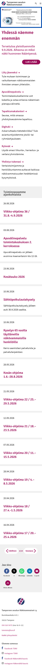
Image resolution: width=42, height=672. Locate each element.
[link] (16, 3)
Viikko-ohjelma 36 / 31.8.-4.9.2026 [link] (16, 213)
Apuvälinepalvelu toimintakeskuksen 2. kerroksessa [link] (17, 242)
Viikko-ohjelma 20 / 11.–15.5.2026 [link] (19, 455)
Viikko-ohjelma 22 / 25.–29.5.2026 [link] (19, 401)
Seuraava (29, 551)
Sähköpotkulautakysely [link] (19, 299)
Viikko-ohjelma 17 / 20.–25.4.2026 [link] (19, 535)
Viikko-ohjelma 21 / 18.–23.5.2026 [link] (19, 428)
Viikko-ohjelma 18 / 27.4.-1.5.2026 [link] (16, 508)
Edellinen (12, 551)
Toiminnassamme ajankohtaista (14, 193)
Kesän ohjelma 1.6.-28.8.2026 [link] (13, 375)
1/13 (21, 551)
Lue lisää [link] (31, 62)
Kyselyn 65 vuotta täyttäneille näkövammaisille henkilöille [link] (15, 336)
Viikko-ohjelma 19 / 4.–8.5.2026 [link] (18, 481)
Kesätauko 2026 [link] (14, 277)
